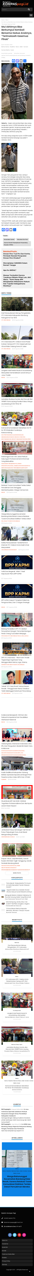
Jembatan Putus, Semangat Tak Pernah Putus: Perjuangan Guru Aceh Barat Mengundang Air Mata (16, 832)
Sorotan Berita (5, 50)
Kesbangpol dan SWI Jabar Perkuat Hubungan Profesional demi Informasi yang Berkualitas (15, 458)
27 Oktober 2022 (7, 44)
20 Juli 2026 (6, 808)
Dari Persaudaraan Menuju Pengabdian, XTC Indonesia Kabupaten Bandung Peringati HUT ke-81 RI (16, 315)
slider (21, 46)
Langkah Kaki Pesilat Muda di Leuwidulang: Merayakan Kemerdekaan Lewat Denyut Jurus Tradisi (16, 372)
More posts (17, 873)
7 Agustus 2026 (7, 578)
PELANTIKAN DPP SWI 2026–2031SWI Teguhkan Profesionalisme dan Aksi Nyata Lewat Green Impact (16, 803)
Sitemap (4, 1264)
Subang (3, 779)
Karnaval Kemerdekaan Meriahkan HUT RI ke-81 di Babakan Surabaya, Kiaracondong (16, 430)
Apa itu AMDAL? (9, 270)
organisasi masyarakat (9, 549)
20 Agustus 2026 (18, 320)
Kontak (4, 1250)
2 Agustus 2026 (12, 722)
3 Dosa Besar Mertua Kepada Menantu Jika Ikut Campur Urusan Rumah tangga (17, 910)
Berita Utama (5, 46)
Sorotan (26, 46)
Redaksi (4, 1257)
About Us (4, 1240)
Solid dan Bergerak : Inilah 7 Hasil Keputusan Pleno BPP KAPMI (13, 572)
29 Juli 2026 (12, 779)
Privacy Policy (6, 1261)
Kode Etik (5, 1247)
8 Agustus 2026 (12, 492)
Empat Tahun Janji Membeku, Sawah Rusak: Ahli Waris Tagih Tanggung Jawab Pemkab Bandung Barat (16, 860)
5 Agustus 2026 (7, 638)
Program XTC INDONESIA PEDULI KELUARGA (14, 636)
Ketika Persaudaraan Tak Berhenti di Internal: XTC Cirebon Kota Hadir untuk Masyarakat (15, 545)
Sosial (12, 50)
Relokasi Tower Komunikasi (10, 521)
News (17, 46)
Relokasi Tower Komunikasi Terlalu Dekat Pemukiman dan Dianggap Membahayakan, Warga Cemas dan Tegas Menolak (16, 488)
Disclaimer (5, 1244)
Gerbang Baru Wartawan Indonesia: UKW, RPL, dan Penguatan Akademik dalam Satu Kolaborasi (16, 746)
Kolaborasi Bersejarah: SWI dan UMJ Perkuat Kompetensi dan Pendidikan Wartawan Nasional (14, 717)
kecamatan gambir (6, 53)
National (17, 942)
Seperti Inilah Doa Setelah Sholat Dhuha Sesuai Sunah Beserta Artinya (19, 891)
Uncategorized (17, 1010)
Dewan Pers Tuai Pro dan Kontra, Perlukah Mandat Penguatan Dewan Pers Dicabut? (16, 256)
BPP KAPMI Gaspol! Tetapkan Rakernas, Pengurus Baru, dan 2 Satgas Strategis (15, 601)
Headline (12, 46)
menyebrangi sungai (8, 837)
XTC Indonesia (5, 320)
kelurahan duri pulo (19, 53)
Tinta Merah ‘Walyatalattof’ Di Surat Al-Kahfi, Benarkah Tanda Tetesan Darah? (18, 885)
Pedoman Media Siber (8, 1254)
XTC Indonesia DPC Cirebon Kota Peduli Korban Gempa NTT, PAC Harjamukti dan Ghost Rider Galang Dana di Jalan (16, 344)
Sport (21, 1044)
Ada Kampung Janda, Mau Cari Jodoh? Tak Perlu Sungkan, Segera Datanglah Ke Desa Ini (17, 904)
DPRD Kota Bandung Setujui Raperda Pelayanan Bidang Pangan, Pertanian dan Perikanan (16, 1126)
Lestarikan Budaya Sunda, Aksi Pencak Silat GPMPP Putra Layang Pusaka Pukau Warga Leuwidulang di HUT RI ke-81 (16, 401)
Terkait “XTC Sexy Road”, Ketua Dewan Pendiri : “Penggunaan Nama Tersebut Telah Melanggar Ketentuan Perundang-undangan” (16, 689)
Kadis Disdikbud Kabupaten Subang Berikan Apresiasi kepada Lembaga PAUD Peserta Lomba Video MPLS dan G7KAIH (16, 774)
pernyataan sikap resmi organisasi (12, 664)
